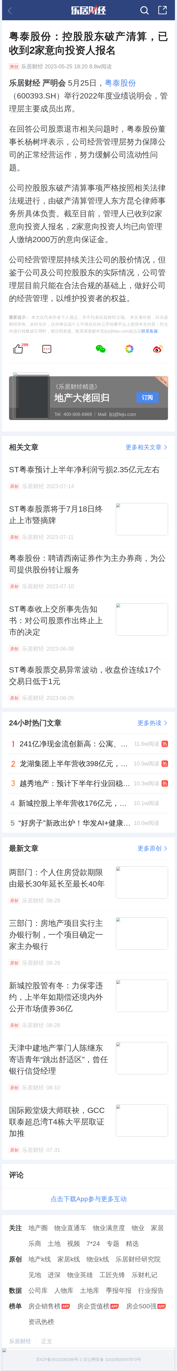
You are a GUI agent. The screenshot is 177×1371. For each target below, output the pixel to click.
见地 (34, 1274)
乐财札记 (144, 1274)
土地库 (89, 1290)
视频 (73, 1243)
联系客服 (149, 331)
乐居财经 (32, 67)
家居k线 (68, 1259)
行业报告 (151, 1290)
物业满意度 (109, 1228)
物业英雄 (80, 1274)
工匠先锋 (112, 1274)
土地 (54, 1243)
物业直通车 (70, 1228)
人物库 (64, 1290)
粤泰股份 (120, 82)
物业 (138, 1228)
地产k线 (39, 1259)
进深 (54, 1274)
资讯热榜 (41, 1321)
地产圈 (38, 1228)
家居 (157, 1228)
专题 (112, 1243)
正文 (46, 1341)
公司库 (38, 1290)
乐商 (34, 1243)
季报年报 (119, 1290)
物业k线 (97, 1259)
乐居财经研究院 (138, 1259)
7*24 (93, 1243)
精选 (132, 1243)
